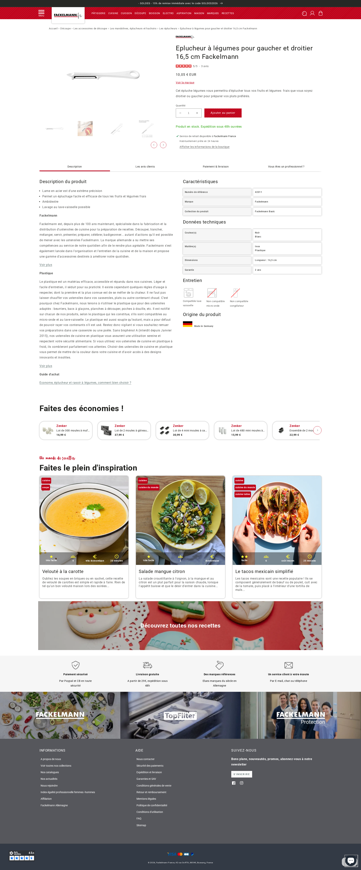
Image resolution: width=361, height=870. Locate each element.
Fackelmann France (165, 863)
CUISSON (126, 13)
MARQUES (213, 13)
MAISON (199, 13)
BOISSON (154, 13)
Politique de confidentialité (152, 805)
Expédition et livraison (149, 772)
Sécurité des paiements (150, 765)
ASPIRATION (184, 13)
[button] (41, 13)
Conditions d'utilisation (150, 811)
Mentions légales (146, 798)
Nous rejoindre (49, 785)
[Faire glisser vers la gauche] (154, 145)
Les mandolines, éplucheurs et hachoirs (133, 28)
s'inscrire (242, 774)
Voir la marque (185, 82)
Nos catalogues (50, 772)
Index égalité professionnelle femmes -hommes (68, 792)
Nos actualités (49, 778)
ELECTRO (168, 13)
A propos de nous (51, 759)
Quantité (180, 105)
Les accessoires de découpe (90, 28)
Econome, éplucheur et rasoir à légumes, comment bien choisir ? (85, 382)
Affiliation (46, 798)
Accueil (53, 28)
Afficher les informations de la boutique (205, 146)
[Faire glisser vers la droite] (163, 145)
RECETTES (228, 13)
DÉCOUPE (140, 13)
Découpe (65, 28)
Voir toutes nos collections (56, 765)
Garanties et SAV (146, 778)
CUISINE (113, 13)
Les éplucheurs (168, 28)
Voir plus (45, 265)
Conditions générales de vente (154, 785)
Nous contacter (146, 759)
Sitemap (141, 825)
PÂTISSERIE (98, 13)
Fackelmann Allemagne (54, 805)
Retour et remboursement (151, 792)
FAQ (139, 818)
